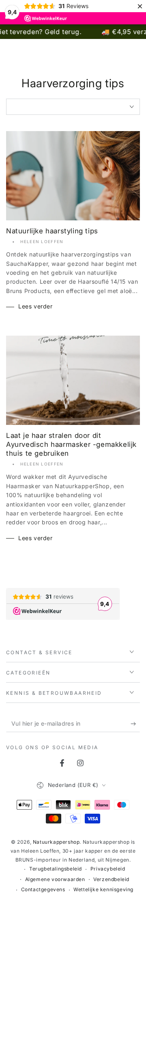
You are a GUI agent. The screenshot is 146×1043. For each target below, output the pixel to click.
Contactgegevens (43, 889)
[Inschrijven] (135, 724)
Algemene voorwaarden (55, 879)
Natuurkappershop (56, 842)
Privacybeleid (107, 869)
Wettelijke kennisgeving (103, 889)
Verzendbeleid (111, 879)
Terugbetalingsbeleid (55, 869)
